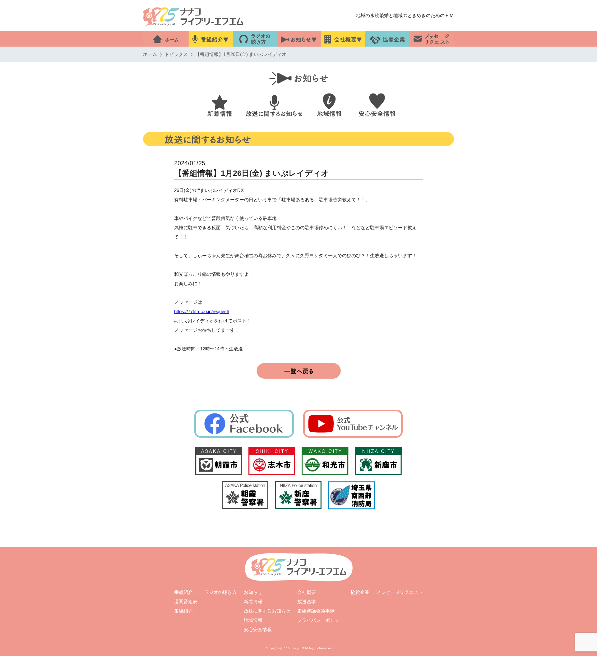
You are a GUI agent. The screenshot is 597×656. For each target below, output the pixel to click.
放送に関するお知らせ (267, 610)
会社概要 (306, 592)
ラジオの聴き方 (220, 592)
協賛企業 (360, 592)
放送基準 (306, 601)
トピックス (176, 54)
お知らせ (253, 592)
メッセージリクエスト (399, 592)
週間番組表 (185, 601)
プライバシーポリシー (320, 620)
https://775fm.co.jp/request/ (201, 311)
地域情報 (253, 620)
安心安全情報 (258, 629)
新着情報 (253, 601)
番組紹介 (183, 592)
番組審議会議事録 (316, 610)
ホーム (150, 54)
